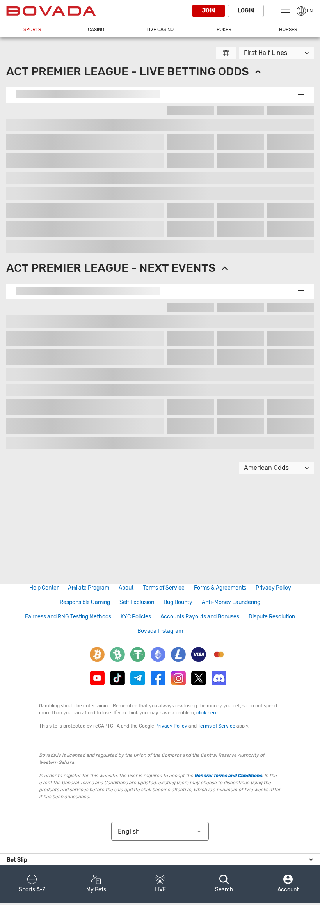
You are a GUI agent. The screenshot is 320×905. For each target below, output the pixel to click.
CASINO (96, 29)
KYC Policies (136, 616)
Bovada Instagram (160, 631)
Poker (224, 29)
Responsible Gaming (85, 602)
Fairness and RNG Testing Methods (68, 616)
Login (246, 10)
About (126, 587)
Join (208, 10)
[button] (32, 884)
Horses (288, 29)
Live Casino (160, 29)
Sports (32, 29)
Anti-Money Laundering (231, 602)
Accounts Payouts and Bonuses (199, 616)
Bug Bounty (178, 602)
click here (207, 712)
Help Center (44, 587)
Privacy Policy (273, 587)
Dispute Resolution (272, 616)
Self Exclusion (136, 602)
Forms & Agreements (220, 587)
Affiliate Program (88, 587)
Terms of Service (164, 587)
